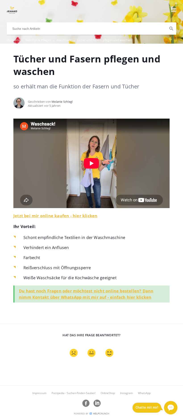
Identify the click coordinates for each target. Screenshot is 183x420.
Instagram (126, 393)
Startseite (15, 40)
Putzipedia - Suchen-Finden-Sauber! (74, 393)
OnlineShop (108, 393)
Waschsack (65, 40)
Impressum (39, 393)
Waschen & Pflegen (40, 40)
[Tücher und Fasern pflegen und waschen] (12, 12)
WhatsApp (144, 393)
